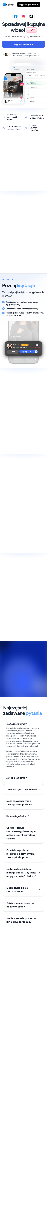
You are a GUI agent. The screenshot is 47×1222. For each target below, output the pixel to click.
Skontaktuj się (12, 955)
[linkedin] (9, 1213)
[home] (8, 4)
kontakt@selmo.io (12, 1182)
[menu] (43, 4)
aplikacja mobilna (14, 754)
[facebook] (3, 1213)
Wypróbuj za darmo (28, 4)
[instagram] (14, 1213)
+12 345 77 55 (9, 1172)
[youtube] (19, 1213)
